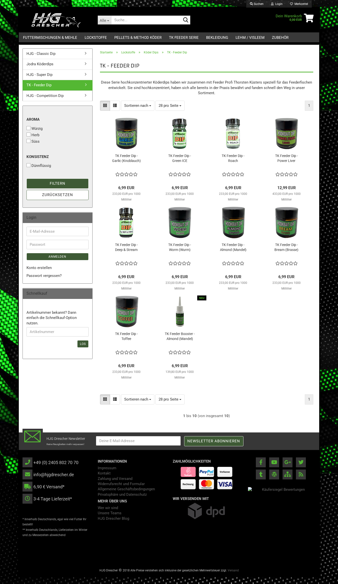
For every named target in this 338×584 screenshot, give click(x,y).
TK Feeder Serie (184, 37)
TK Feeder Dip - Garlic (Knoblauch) (126, 158)
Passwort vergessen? (44, 275)
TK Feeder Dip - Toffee (126, 336)
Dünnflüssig (41, 165)
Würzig (37, 128)
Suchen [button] (258, 4)
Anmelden (57, 256)
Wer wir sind (108, 508)
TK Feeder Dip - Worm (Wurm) (179, 247)
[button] (105, 106)
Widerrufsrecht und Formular (121, 484)
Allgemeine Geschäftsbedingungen (126, 489)
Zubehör (280, 37)
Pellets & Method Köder (138, 37)
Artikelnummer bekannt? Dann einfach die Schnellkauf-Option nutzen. (51, 317)
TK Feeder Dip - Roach (233, 158)
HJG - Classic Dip (40, 53)
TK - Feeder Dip (38, 85)
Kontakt (104, 473)
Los (83, 344)
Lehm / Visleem (250, 37)
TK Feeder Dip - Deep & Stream (126, 247)
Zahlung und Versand (115, 478)
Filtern (57, 183)
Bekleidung (217, 37)
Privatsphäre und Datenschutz (122, 494)
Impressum (107, 468)
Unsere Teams (109, 513)
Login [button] (278, 4)
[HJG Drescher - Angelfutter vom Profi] (56, 20)
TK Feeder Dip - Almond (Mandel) (233, 247)
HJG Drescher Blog (113, 518)
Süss (35, 141)
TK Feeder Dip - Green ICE (179, 158)
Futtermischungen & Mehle (50, 37)
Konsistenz (37, 157)
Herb (35, 135)
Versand (233, 570)
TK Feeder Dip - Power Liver (286, 158)
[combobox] (137, 106)
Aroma (33, 119)
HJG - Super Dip (39, 74)
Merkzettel (300, 4)
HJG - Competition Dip (45, 95)
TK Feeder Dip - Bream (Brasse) (286, 247)
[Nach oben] (324, 576)
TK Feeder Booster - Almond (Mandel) (180, 336)
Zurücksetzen (57, 195)
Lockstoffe (96, 37)
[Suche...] (185, 20)
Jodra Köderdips (39, 64)
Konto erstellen (39, 268)
